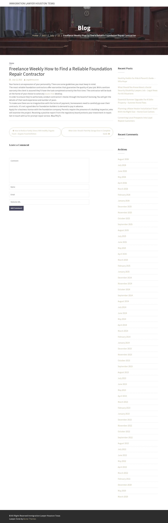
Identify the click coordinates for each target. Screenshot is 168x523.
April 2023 (122, 396)
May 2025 (122, 248)
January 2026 (124, 200)
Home (11, 63)
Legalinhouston (32, 79)
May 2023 (122, 390)
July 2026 (122, 165)
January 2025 (124, 271)
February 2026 (124, 194)
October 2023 (124, 360)
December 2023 (125, 348)
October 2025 (124, 218)
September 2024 (125, 295)
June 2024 (122, 313)
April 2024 (122, 325)
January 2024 (124, 342)
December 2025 (125, 206)
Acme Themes (29, 518)
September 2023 (125, 366)
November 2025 (125, 212)
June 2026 (122, 171)
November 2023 (125, 354)
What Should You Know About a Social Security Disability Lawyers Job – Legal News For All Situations (138, 90)
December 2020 (125, 484)
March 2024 (123, 331)
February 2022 (124, 478)
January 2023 (124, 413)
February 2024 (124, 336)
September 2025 (125, 224)
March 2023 (123, 402)
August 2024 (123, 301)
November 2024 (125, 283)
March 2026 (123, 188)
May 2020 (122, 490)
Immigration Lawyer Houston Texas (32, 3)
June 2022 (122, 455)
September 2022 (125, 437)
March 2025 (123, 259)
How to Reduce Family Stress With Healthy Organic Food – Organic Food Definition (33, 132)
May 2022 (122, 461)
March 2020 (123, 496)
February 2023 (124, 407)
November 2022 (125, 425)
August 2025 (123, 230)
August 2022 (123, 443)
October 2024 (124, 289)
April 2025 (122, 254)
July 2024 (122, 307)
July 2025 (122, 236)
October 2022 (124, 431)
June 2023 (122, 384)
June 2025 (122, 242)
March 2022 (123, 473)
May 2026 (122, 177)
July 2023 (122, 378)
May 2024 (122, 319)
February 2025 (124, 265)
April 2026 (122, 183)
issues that (50, 93)
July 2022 (122, 449)
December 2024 (125, 277)
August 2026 (123, 159)
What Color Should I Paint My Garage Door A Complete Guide (89, 132)
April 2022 (122, 467)
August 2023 (123, 372)
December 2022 (125, 419)
